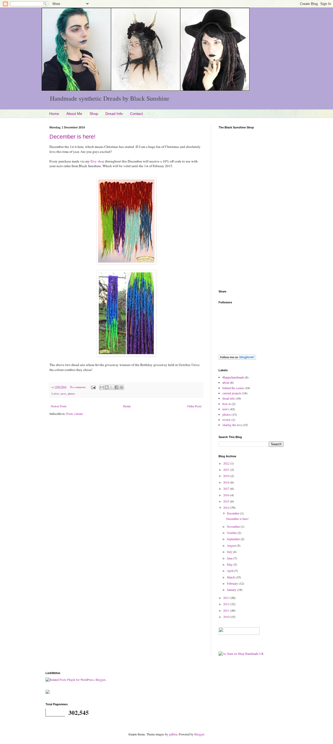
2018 (226, 482)
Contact (136, 114)
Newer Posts (59, 406)
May (230, 564)
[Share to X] (111, 387)
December (233, 513)
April (230, 571)
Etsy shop (97, 161)
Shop (93, 114)
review (226, 419)
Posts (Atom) (74, 414)
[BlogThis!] (106, 387)
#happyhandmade (233, 377)
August (232, 545)
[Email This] (101, 387)
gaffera (173, 734)
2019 (226, 476)
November (234, 526)
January (232, 590)
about (225, 382)
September (234, 539)
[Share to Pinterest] (121, 387)
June (230, 558)
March (231, 577)
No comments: (78, 387)
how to (226, 404)
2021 (226, 469)
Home (54, 114)
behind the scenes (233, 388)
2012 (226, 604)
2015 (226, 501)
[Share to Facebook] (116, 387)
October (232, 533)
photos (71, 393)
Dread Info (114, 114)
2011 (226, 610)
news (63, 393)
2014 (226, 507)
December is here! (72, 136)
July (230, 552)
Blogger (199, 734)
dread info (228, 398)
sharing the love (232, 425)
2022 (226, 463)
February (233, 583)
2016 (226, 495)
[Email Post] (93, 387)
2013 (226, 598)
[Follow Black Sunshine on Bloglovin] (237, 358)
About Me (74, 114)
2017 (226, 488)
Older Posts (194, 406)
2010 (226, 617)
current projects (231, 393)
